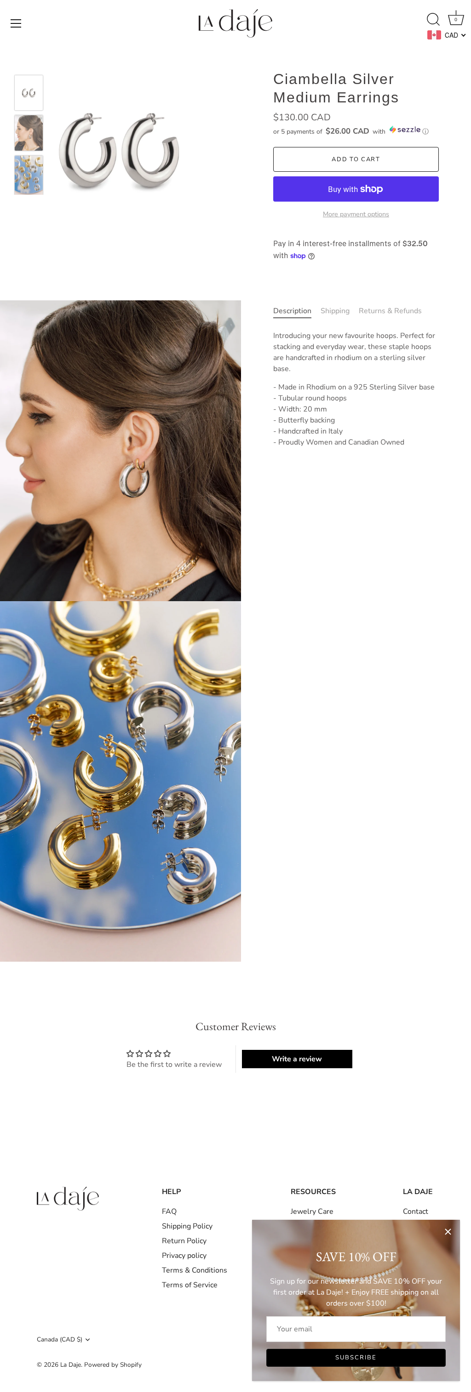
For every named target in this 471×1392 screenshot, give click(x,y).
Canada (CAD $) (59, 1339)
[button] (356, 130)
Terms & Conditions (194, 1270)
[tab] (297, 310)
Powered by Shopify (113, 1364)
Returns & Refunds (390, 311)
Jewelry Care (312, 1211)
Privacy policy (184, 1256)
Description (292, 311)
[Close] (448, 1232)
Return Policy (184, 1241)
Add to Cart (356, 159)
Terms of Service (190, 1285)
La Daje (70, 1364)
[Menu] (16, 23)
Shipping (335, 311)
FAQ (169, 1211)
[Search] (433, 20)
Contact (415, 1211)
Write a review (297, 1059)
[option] (29, 94)
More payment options (356, 214)
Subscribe (356, 1357)
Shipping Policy (187, 1226)
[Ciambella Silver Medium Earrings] (28, 93)
